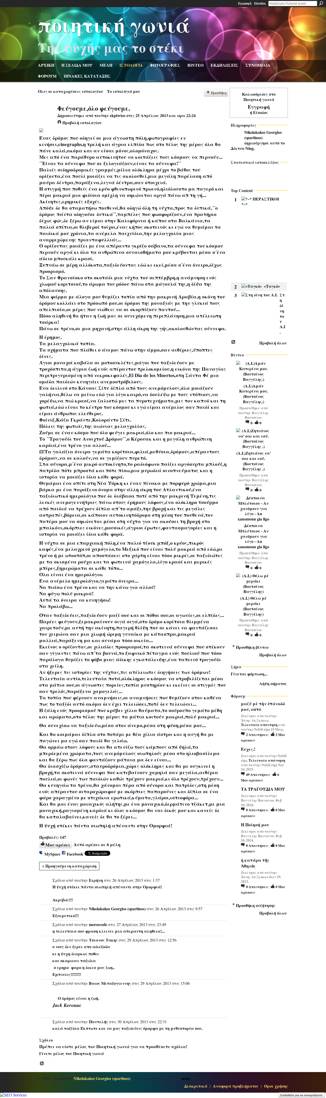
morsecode (98, 924)
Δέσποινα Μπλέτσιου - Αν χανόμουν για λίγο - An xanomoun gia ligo (253, 536)
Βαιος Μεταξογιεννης (110, 983)
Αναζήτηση (321, 3)
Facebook (75, 854)
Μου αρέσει (57, 844)
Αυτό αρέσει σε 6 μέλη (97, 844)
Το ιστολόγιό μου (123, 91)
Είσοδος (260, 3)
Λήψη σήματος (273, 683)
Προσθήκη (218, 92)
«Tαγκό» (272, 286)
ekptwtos (117, 115)
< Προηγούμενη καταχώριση (69, 866)
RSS (42, 1063)
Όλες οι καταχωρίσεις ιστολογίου (70, 91)
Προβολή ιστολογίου (82, 122)
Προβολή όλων (273, 343)
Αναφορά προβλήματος (236, 1086)
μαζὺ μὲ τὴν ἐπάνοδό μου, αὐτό (263, 706)
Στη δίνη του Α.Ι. (282, 313)
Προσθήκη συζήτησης (255, 905)
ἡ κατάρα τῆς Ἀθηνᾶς (255, 863)
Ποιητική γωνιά (114, 24)
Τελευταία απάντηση (259, 724)
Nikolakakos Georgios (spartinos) (117, 909)
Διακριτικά (195, 1086)
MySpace (52, 854)
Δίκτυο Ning (242, 148)
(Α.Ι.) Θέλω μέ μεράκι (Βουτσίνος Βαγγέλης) (253, 606)
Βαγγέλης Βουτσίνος (257, 415)
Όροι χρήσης (276, 1086)
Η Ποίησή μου (255, 824)
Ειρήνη (96, 880)
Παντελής (98, 1021)
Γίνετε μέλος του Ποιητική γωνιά (71, 1053)
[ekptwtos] (46, 118)
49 (258, 774)
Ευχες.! (248, 749)
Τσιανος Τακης (103, 940)
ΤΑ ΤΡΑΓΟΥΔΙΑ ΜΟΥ (263, 789)
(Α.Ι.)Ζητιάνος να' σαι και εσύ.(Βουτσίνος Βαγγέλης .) (253, 461)
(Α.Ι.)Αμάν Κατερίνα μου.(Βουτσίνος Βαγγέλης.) (253, 393)
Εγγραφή (244, 3)
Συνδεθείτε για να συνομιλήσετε (301, 1095)
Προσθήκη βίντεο (252, 647)
